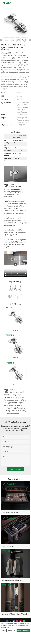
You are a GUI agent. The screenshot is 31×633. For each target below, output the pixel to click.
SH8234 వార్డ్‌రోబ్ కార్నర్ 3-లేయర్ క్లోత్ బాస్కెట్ (14, 614)
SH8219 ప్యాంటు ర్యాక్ (8, 546)
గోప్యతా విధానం (7, 627)
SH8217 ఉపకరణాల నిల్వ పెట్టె (10, 512)
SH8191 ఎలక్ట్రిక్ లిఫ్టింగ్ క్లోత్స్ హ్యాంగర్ (12, 580)
